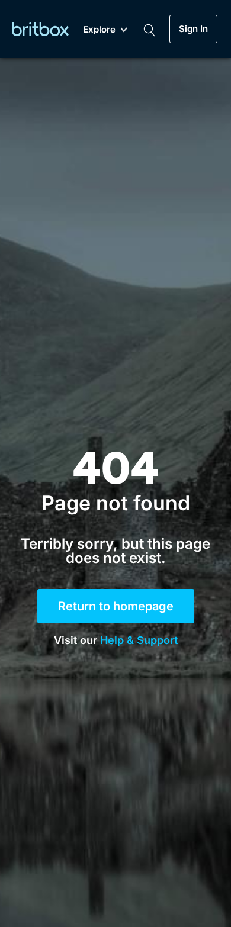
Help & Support (139, 640)
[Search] (149, 29)
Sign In (193, 29)
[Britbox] (40, 29)
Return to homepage (116, 606)
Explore (99, 29)
